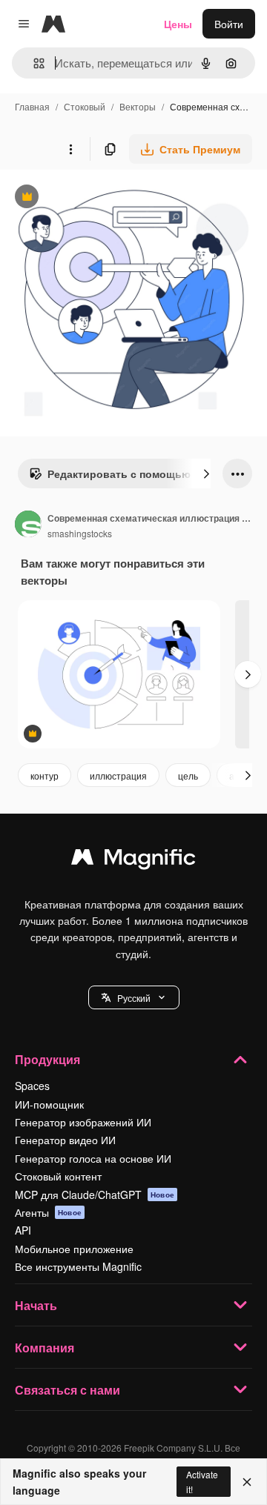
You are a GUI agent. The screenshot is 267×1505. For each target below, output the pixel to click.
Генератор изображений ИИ (83, 1121)
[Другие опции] (70, 149)
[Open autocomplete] (33, 63)
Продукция (47, 1059)
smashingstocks (79, 533)
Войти (228, 23)
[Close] (247, 1482)
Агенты (48, 1212)
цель (188, 775)
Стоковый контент (58, 1176)
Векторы (137, 106)
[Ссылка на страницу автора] (28, 525)
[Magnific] (133, 860)
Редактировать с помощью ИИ (118, 477)
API (23, 1230)
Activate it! (202, 1481)
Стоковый (84, 106)
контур (44, 775)
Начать (36, 1305)
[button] (133, 997)
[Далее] (206, 473)
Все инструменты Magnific (78, 1266)
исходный (99, 198)
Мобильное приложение (74, 1248)
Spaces (32, 1085)
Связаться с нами (67, 1389)
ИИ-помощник (49, 1104)
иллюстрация (118, 775)
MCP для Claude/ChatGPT (94, 1194)
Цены (178, 23)
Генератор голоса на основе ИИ (93, 1158)
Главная (32, 106)
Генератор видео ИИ (65, 1139)
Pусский (134, 997)
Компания (44, 1347)
